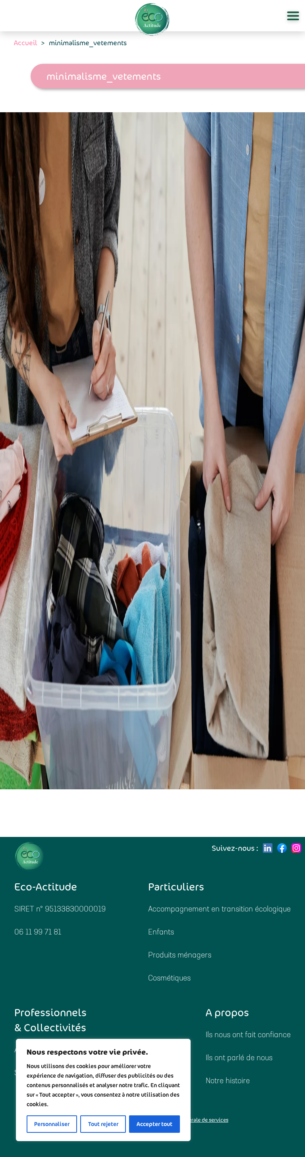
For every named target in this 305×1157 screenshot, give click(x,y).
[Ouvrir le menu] (293, 16)
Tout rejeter (103, 1124)
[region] (103, 1090)
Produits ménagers (179, 955)
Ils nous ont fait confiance (248, 1035)
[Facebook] (282, 848)
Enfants (161, 932)
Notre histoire (228, 1081)
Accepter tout (154, 1124)
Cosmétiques (169, 978)
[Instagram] (296, 848)
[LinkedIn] (267, 848)
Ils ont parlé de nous (239, 1058)
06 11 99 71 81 (37, 932)
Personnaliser (51, 1124)
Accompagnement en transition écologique (219, 909)
